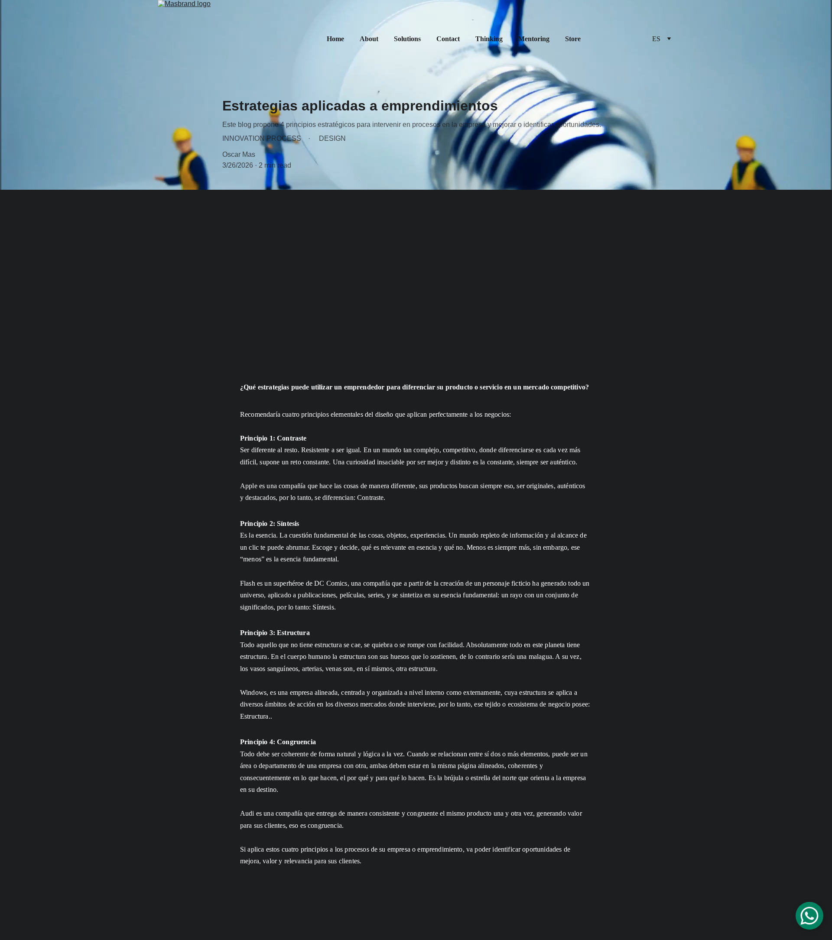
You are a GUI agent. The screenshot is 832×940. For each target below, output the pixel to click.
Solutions (407, 38)
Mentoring (533, 38)
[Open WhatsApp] (809, 916)
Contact (448, 38)
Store (573, 38)
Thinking (489, 38)
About (369, 38)
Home (335, 38)
